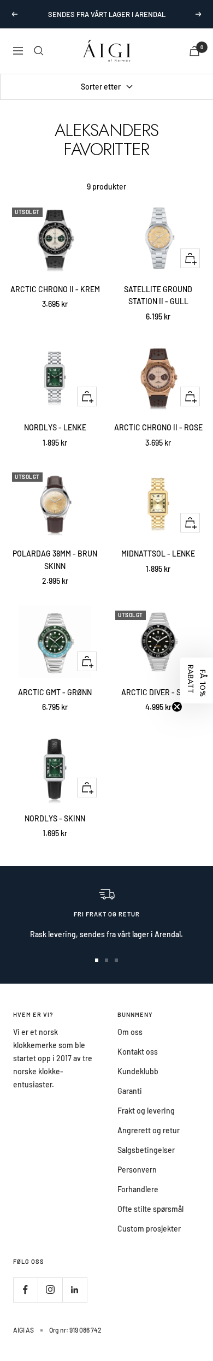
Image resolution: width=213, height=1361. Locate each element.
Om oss (130, 1032)
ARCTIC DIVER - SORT (158, 692)
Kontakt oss (137, 1051)
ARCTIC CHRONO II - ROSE (158, 427)
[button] (196, 680)
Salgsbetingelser (146, 1150)
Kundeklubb (137, 1071)
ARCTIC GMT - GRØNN (55, 692)
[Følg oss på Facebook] (25, 1289)
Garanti (129, 1091)
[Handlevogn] (194, 51)
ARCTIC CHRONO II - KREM (55, 289)
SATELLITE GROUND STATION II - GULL (158, 295)
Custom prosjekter (149, 1228)
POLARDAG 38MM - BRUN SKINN (55, 559)
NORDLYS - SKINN (55, 818)
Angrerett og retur (148, 1130)
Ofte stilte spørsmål (150, 1209)
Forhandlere (137, 1189)
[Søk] (39, 51)
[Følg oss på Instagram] (50, 1289)
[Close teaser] (176, 706)
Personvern (137, 1169)
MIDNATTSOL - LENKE (158, 553)
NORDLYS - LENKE (55, 427)
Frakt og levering (146, 1110)
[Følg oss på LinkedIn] (74, 1289)
